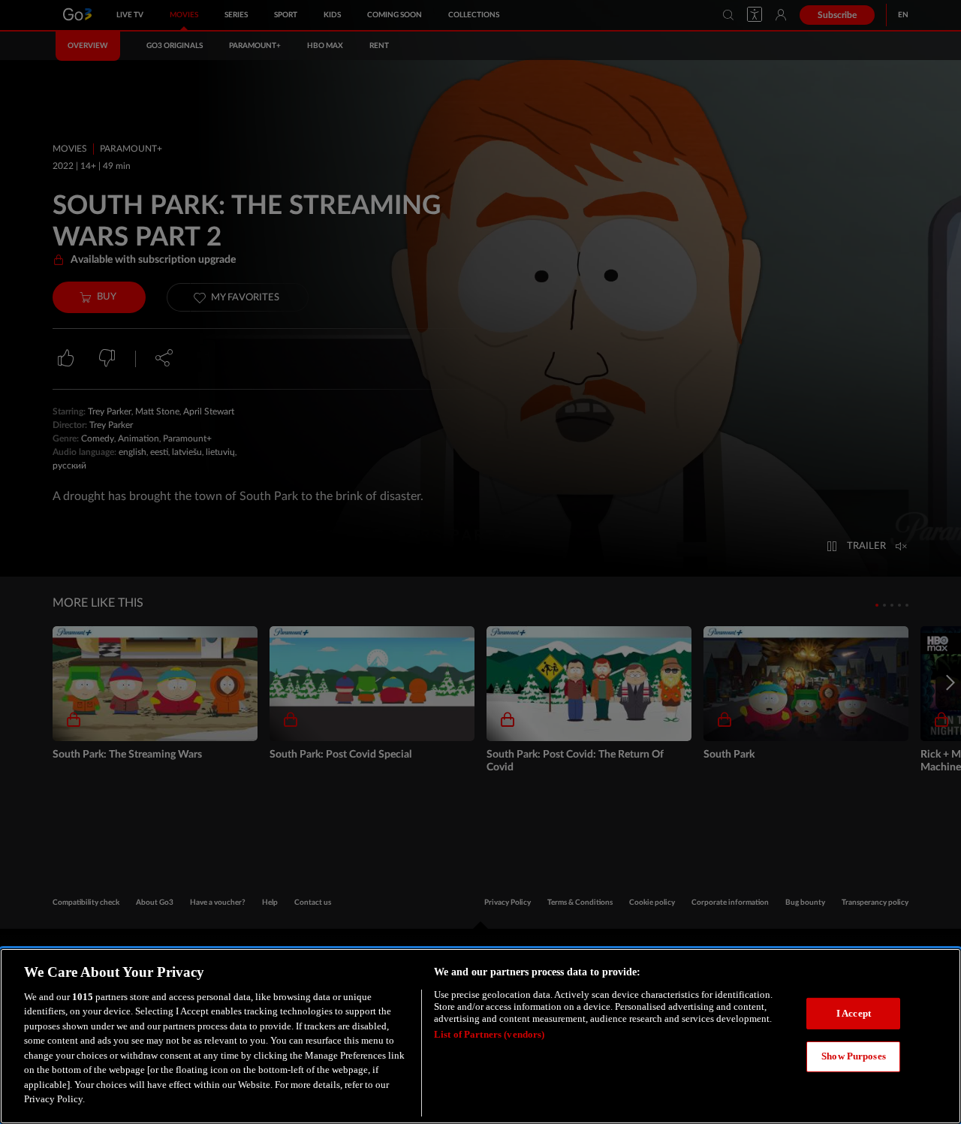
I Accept (853, 1013)
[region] (480, 1036)
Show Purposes (853, 1056)
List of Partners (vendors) (489, 1034)
